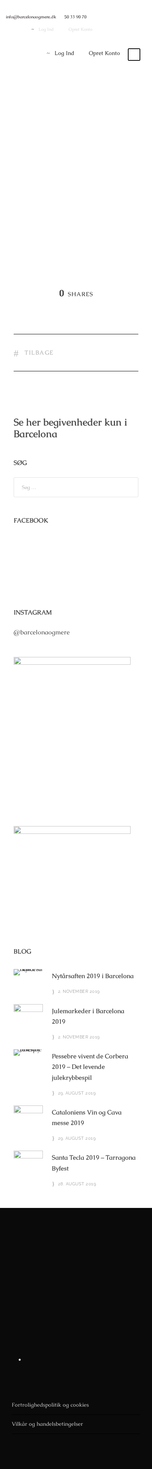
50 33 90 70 (75, 16)
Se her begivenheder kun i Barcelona (70, 428)
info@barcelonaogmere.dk (31, 16)
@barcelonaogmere (42, 632)
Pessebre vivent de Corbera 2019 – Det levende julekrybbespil (90, 1066)
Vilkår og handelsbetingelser (47, 1423)
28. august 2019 (77, 1183)
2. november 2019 (79, 991)
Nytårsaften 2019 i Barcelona (93, 976)
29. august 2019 (77, 1093)
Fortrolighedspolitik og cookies (50, 1404)
